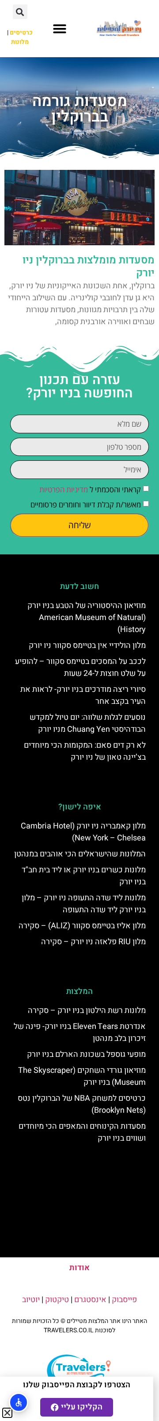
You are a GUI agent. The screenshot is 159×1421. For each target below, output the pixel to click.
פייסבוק (124, 1300)
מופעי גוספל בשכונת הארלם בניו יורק (86, 1054)
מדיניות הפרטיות (63, 489)
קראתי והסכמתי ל (90, 489)
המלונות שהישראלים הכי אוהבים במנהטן (80, 854)
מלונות (20, 42)
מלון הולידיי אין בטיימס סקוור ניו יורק (87, 646)
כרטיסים (21, 32)
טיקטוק (57, 1300)
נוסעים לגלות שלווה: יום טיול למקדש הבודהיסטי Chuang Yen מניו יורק (88, 723)
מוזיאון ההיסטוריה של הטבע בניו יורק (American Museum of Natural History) (86, 618)
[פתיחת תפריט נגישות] (18, 1402)
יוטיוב (31, 1300)
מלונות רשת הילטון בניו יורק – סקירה (87, 1011)
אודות (79, 1268)
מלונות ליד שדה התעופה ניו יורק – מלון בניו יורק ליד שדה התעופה (84, 904)
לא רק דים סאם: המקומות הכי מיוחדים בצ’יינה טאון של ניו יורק (85, 751)
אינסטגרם (90, 1300)
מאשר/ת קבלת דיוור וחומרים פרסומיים (85, 504)
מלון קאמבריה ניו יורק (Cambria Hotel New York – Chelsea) (83, 832)
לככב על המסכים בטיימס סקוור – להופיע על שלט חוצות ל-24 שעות (80, 667)
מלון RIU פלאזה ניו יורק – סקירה (93, 942)
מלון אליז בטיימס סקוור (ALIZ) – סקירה (82, 926)
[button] (59, 28)
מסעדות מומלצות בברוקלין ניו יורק (89, 266)
